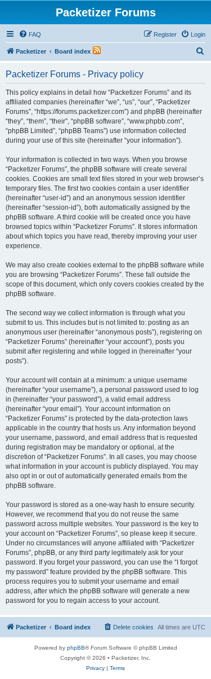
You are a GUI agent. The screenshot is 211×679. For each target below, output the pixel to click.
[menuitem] (30, 34)
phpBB (76, 648)
